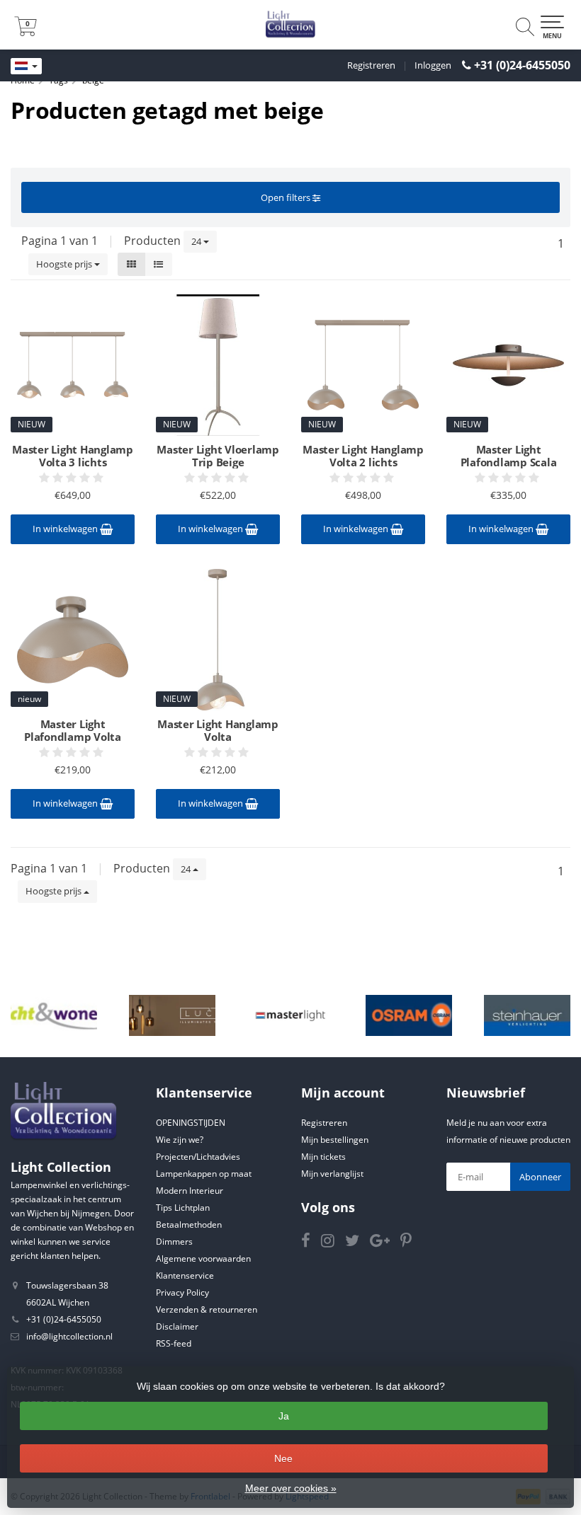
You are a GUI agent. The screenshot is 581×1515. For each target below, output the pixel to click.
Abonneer (540, 1176)
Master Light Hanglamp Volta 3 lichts (72, 455)
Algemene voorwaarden (203, 1258)
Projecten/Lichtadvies (198, 1157)
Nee (283, 1458)
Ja (283, 1416)
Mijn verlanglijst (332, 1174)
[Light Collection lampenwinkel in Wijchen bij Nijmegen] (290, 25)
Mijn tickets (323, 1157)
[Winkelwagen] (25, 32)
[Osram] (409, 1016)
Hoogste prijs (65, 264)
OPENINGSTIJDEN (190, 1123)
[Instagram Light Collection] (333, 1243)
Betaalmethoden (189, 1225)
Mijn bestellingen (334, 1140)
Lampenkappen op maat (204, 1174)
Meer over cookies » (291, 1488)
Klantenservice (185, 1275)
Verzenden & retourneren (206, 1309)
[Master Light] (290, 1016)
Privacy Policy (182, 1292)
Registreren (371, 65)
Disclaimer (177, 1326)
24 (197, 241)
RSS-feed (173, 1343)
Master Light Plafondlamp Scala (509, 455)
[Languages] (26, 66)
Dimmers (174, 1241)
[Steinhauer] (527, 1016)
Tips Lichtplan (183, 1208)
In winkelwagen (66, 528)
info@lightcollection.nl (69, 1336)
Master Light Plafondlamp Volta (72, 730)
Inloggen (432, 65)
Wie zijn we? (179, 1140)
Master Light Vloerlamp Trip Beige (218, 455)
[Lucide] (172, 1016)
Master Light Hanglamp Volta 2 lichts (363, 455)
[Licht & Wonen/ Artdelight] (54, 1016)
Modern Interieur (189, 1191)
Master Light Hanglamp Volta (217, 730)
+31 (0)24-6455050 (522, 65)
